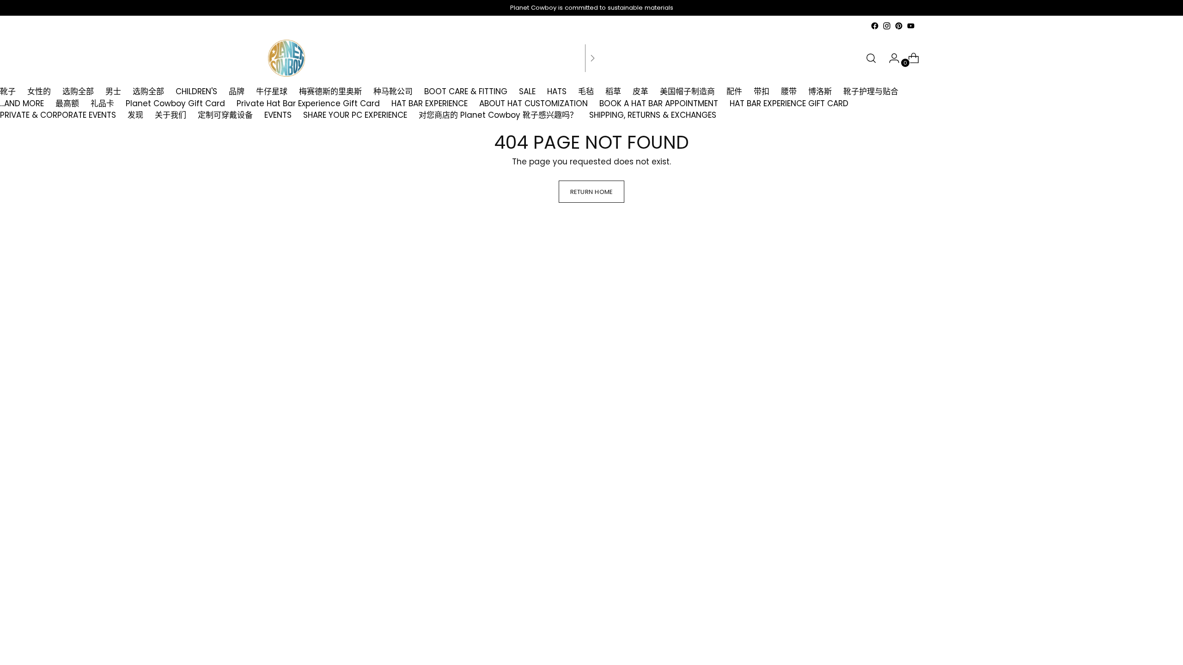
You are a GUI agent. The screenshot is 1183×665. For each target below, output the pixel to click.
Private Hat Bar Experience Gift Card (308, 103)
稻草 (613, 91)
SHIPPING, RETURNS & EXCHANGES (652, 115)
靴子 (8, 91)
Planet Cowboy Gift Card (175, 103)
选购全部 (78, 91)
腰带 (789, 91)
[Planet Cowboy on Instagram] (887, 26)
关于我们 (170, 115)
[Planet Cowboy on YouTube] (911, 26)
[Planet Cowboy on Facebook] (875, 26)
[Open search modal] (871, 58)
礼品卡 (102, 103)
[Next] (592, 58)
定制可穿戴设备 (225, 115)
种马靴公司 (393, 91)
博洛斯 (820, 91)
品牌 (236, 91)
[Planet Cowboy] (286, 58)
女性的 (39, 91)
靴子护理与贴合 (870, 91)
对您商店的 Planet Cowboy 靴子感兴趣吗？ (498, 115)
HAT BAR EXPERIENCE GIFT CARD (789, 103)
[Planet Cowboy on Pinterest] (899, 26)
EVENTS (278, 115)
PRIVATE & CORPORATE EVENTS (58, 115)
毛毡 (586, 91)
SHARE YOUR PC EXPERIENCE (355, 115)
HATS (557, 91)
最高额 (67, 103)
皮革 (640, 91)
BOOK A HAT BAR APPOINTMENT (658, 103)
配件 (734, 91)
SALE (527, 91)
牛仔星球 (271, 91)
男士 (113, 91)
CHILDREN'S (196, 91)
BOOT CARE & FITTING (465, 91)
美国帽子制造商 (687, 91)
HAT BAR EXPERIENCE (429, 103)
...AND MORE (22, 103)
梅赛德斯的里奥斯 (330, 91)
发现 (135, 115)
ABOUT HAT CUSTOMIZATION (533, 103)
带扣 (761, 91)
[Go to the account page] (890, 58)
